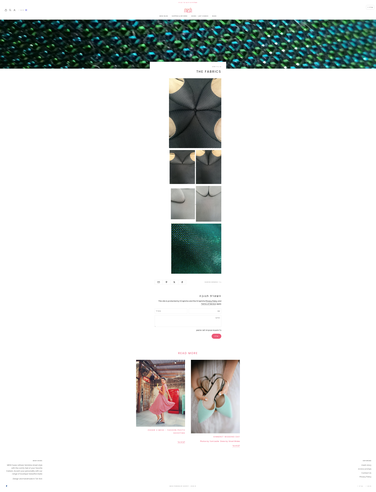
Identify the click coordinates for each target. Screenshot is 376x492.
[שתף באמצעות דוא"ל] (158, 282)
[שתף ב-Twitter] (174, 282)
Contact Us (366, 473)
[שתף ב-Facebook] (182, 282)
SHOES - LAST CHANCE (199, 16)
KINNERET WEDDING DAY (227, 437)
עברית (361, 486)
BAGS (214, 16)
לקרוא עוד (236, 445)
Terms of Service (208, 304)
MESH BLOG (164, 16)
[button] (370, 7)
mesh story (366, 465)
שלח (216, 336)
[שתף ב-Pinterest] (166, 282)
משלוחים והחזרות (364, 469)
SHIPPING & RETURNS (179, 16)
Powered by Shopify (181, 486)
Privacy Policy (211, 301)
